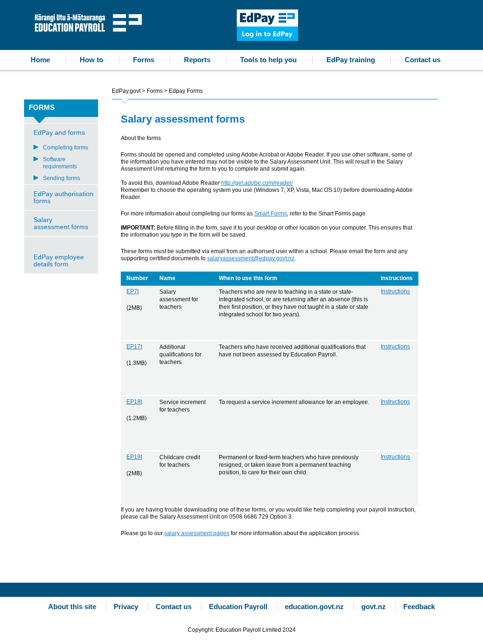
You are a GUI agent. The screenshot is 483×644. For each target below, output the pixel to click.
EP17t (134, 346)
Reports (197, 60)
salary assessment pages (196, 533)
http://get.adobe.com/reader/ (257, 183)
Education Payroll (90, 22)
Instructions (395, 291)
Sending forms (61, 178)
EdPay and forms (59, 132)
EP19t (134, 457)
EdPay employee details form (58, 260)
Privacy (126, 607)
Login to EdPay (267, 25)
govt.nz (373, 607)
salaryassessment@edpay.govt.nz (250, 258)
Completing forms (65, 147)
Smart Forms (270, 213)
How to (91, 60)
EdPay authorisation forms (63, 197)
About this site (72, 607)
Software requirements (60, 163)
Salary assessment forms (60, 223)
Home (40, 60)
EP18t (134, 401)
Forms (143, 60)
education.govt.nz (314, 607)
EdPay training (350, 60)
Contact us (423, 60)
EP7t (132, 291)
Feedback (419, 607)
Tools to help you (268, 60)
